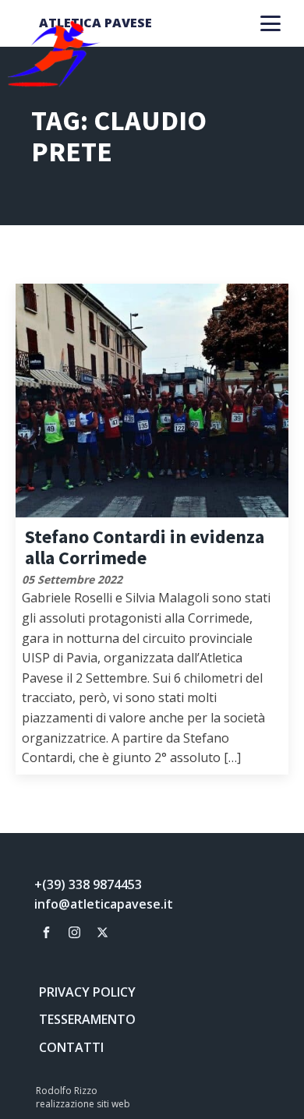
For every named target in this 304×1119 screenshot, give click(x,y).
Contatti (71, 1047)
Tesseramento (87, 1019)
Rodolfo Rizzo (66, 1090)
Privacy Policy (87, 992)
